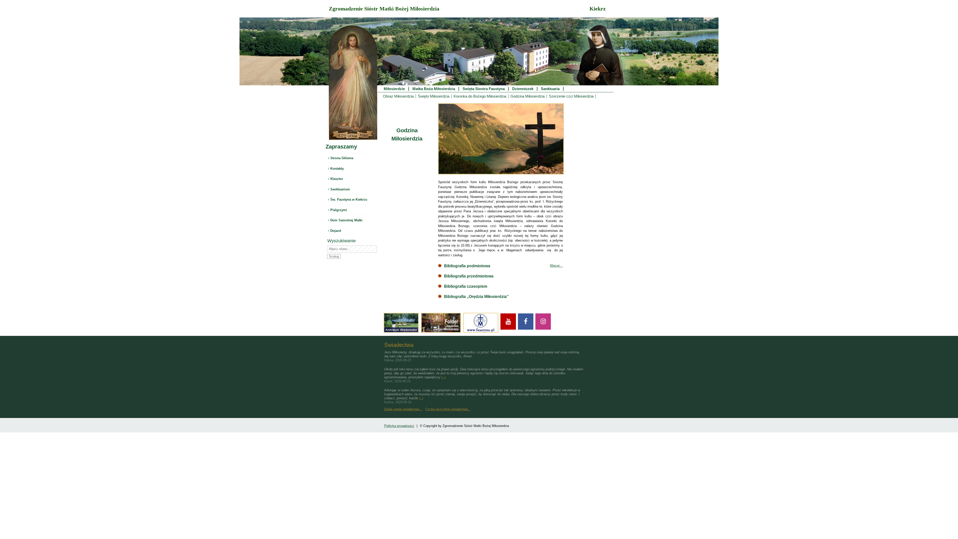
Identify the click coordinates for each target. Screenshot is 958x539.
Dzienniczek (522, 89)
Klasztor (336, 179)
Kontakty (336, 168)
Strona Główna (341, 158)
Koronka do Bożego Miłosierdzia (480, 96)
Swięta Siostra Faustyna (484, 89)
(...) (443, 377)
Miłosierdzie (394, 89)
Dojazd (335, 231)
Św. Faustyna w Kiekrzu (348, 199)
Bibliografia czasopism (465, 286)
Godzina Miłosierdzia (527, 96)
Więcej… (556, 266)
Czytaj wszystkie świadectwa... (448, 409)
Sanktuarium (339, 189)
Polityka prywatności (399, 426)
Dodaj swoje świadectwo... (403, 409)
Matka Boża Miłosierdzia (433, 89)
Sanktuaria (550, 89)
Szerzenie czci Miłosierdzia (571, 96)
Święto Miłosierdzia (433, 96)
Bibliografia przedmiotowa (468, 276)
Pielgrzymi (338, 210)
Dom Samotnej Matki (345, 220)
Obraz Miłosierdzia (398, 96)
